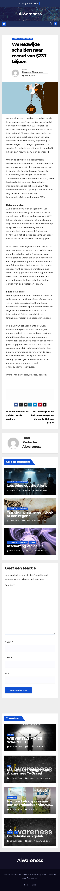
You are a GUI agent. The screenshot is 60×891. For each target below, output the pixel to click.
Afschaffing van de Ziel (25, 546)
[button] (51, 23)
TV (9, 766)
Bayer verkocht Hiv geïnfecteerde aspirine (17, 415)
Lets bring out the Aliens (27, 486)
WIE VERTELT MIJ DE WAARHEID (24, 740)
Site (7, 673)
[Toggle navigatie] (28, 24)
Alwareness (30, 13)
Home (27, 885)
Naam (9, 642)
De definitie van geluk (25, 836)
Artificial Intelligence (22, 39)
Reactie (10, 585)
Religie (32, 542)
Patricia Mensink (36, 747)
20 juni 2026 (16, 778)
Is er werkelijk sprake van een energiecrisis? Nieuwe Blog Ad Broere (28, 804)
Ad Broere (12, 797)
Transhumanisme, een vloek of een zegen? (30, 514)
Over (34, 885)
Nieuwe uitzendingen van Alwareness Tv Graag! (28, 771)
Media (10, 832)
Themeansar (32, 878)
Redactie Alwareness (32, 72)
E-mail (9, 657)
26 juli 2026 (16, 747)
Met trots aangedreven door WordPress (22, 874)
